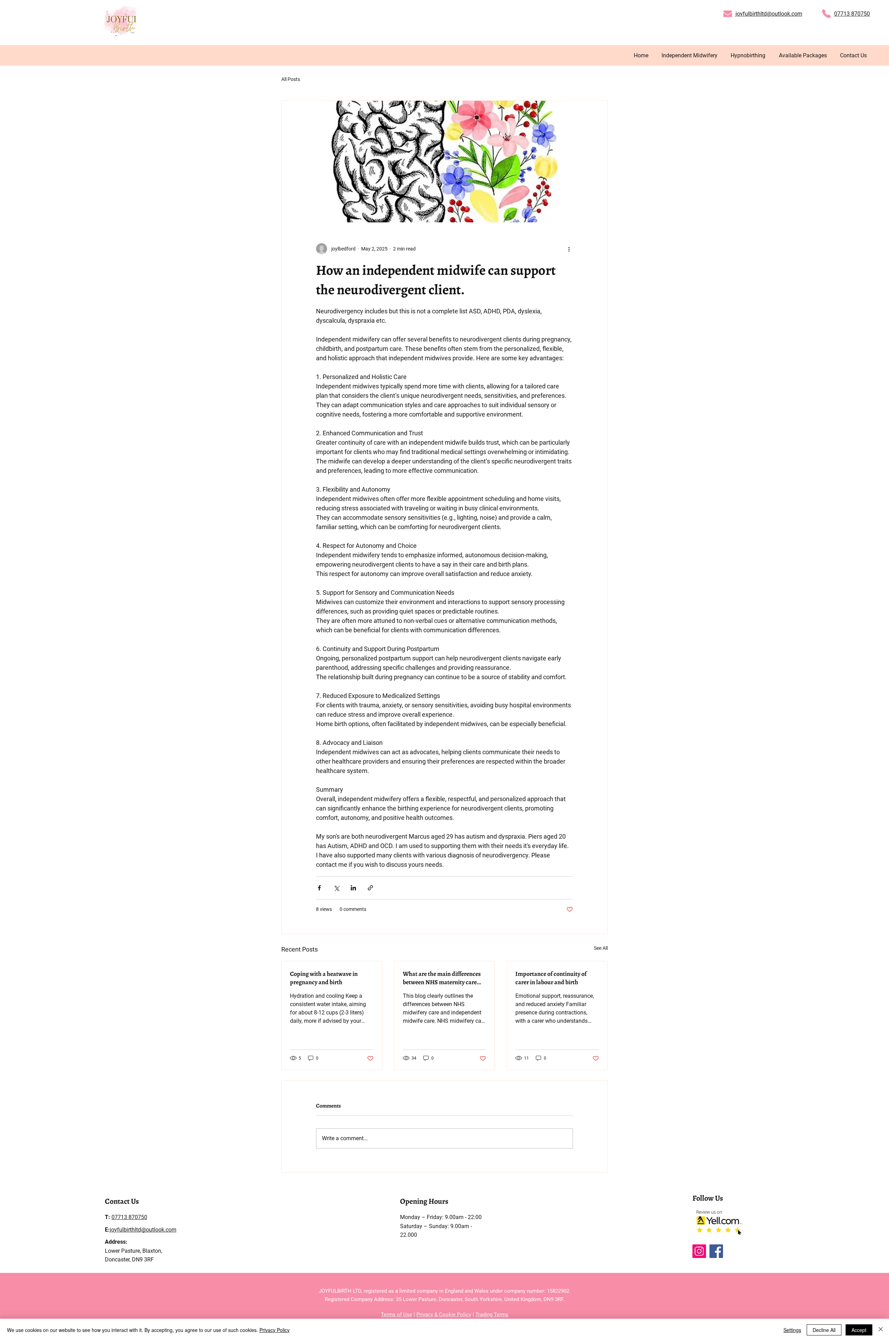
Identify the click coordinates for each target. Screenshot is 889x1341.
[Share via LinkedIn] (353, 888)
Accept (858, 1329)
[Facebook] (716, 1251)
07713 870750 (852, 13)
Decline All (824, 1329)
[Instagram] (699, 1251)
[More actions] (569, 249)
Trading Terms (491, 1314)
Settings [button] (792, 1329)
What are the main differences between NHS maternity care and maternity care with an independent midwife (442, 978)
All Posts (290, 79)
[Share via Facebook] (319, 888)
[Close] (880, 1329)
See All (601, 948)
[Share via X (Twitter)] (336, 888)
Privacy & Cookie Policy (443, 1314)
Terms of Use (396, 1314)
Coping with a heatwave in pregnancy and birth (324, 978)
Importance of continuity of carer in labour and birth (551, 978)
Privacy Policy (274, 1329)
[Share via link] (370, 888)
